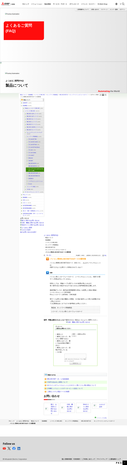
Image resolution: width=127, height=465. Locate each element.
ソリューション (36, 4)
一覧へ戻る (48, 255)
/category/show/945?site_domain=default (27, 166)
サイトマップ (102, 459)
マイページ (104, 9)
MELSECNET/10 (64, 94)
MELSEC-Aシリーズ (33, 129)
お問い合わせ (95, 9)
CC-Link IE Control (34, 142)
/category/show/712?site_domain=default (21, 200)
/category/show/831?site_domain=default (25, 119)
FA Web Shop (102, 4)
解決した (60, 334)
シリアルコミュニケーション (35, 181)
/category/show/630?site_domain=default (23, 192)
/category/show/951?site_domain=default (27, 144)
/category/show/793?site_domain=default (21, 208)
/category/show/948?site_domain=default (27, 150)
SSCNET (30, 160)
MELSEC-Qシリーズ (34, 119)
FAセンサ (27, 194)
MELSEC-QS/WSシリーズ (35, 127)
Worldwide (116, 4)
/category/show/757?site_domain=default (21, 211)
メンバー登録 (114, 9)
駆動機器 (27, 197)
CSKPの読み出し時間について (57, 382)
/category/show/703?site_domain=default (25, 132)
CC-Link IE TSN (32, 139)
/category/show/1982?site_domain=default (21, 195)
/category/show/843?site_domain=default (25, 122)
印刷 (105, 255)
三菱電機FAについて (83, 9)
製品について (23, 94)
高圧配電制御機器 (29, 208)
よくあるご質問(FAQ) (51, 235)
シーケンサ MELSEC (40, 94)
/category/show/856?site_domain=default (25, 127)
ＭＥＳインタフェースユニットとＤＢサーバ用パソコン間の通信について (71, 385)
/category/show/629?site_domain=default (21, 105)
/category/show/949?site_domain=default (27, 142)
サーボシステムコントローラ (34, 192)
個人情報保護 (67, 459)
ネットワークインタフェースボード (79, 94)
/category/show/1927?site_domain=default (25, 186)
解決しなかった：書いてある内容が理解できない (63, 343)
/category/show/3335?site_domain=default (23, 108)
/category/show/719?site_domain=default (21, 205)
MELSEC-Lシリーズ (33, 121)
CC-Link (32, 150)
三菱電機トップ (115, 459)
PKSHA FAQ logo (121, 463)
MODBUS (30, 178)
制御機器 (30, 94)
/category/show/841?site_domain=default (25, 189)
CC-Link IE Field (33, 144)
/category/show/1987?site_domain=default (21, 103)
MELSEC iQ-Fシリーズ (34, 116)
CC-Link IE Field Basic (34, 147)
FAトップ (25, 4)
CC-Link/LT (31, 155)
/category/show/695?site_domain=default (25, 124)
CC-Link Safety (32, 152)
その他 (30, 189)
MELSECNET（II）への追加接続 (58, 379)
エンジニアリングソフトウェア (34, 133)
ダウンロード (74, 4)
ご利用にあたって (88, 459)
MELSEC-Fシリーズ (33, 124)
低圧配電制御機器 (29, 205)
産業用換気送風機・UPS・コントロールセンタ (33, 214)
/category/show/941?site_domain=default (25, 136)
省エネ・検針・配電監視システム (33, 211)
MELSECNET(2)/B (34, 173)
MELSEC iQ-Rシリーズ (34, 113)
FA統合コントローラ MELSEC (34, 108)
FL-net (30, 184)
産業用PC (27, 103)
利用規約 (76, 459)
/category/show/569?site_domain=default (21, 197)
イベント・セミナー (88, 4)
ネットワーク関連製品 (52, 94)
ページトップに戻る (102, 417)
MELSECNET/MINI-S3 (34, 176)
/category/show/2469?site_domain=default (25, 116)
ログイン (122, 9)
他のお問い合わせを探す (28, 232)
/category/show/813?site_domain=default (21, 213)
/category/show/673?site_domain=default (21, 203)
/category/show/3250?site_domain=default (27, 139)
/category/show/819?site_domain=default (25, 130)
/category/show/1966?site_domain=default (25, 113)
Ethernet (30, 158)
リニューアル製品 (33, 186)
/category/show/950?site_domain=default (27, 163)
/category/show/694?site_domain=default (23, 111)
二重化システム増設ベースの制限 (58, 391)
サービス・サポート (60, 4)
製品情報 (47, 4)
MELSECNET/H (33, 163)
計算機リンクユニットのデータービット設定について (65, 388)
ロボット (27, 202)
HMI (26, 200)
